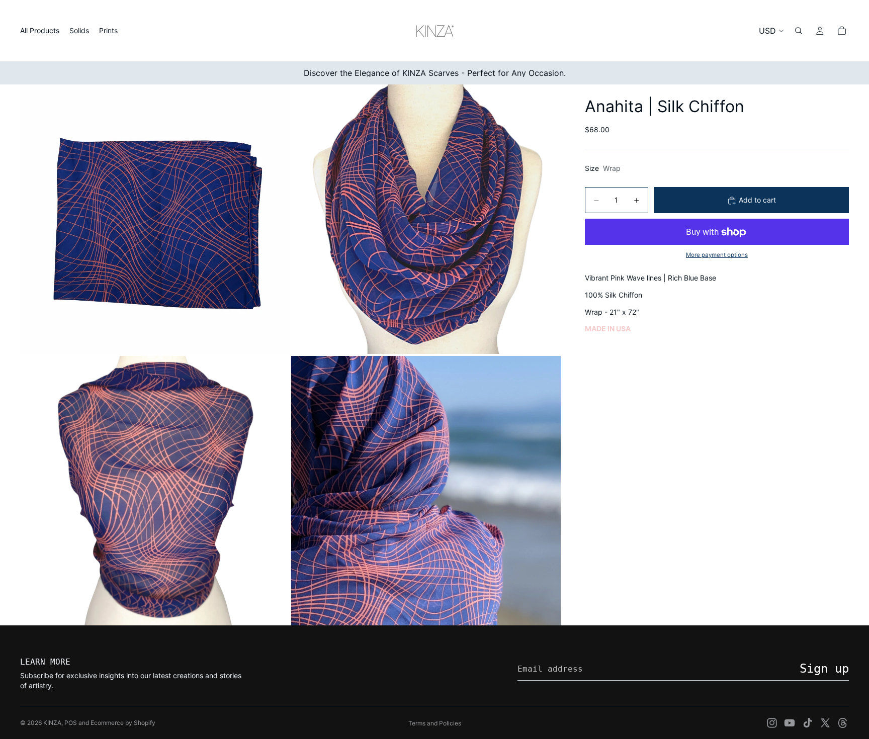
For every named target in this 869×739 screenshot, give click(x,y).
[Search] (799, 31)
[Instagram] (772, 723)
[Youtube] (790, 723)
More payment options (717, 254)
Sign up (824, 669)
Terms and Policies (434, 723)
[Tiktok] (808, 723)
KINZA (52, 722)
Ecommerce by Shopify (123, 722)
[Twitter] (825, 723)
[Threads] (843, 723)
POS (70, 722)
